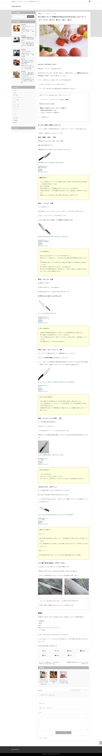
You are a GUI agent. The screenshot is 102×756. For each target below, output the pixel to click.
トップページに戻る (43, 737)
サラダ (14, 101)
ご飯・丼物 (15, 95)
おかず (14, 90)
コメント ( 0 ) (84, 690)
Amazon (40, 169)
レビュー (15, 115)
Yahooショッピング (43, 171)
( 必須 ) (42, 703)
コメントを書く (53, 13)
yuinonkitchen (16, 6)
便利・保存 (15, 117)
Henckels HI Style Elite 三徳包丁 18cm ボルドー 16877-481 (53, 236)
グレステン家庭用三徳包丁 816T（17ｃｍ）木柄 (50, 454)
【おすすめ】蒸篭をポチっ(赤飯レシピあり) (53, 681)
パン (14, 111)
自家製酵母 (15, 120)
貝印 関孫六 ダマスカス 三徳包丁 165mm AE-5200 (50, 162)
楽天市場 (40, 170)
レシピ (14, 113)
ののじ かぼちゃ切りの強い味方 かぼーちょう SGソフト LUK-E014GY (55, 514)
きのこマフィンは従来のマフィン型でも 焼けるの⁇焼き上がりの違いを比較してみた (49, 663)
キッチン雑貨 (46, 13)
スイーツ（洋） (16, 106)
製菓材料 (15, 122)
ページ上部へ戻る (100, 743)
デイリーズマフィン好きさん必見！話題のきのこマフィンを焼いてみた (27, 62)
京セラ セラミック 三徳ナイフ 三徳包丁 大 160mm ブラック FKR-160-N (56, 382)
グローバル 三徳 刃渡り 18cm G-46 (47, 313)
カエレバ (46, 166)
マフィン (16, 108)
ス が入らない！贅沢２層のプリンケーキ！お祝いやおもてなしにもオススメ (27, 74)
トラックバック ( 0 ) (75, 690)
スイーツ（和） (16, 104)
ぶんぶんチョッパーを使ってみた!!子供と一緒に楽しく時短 (63, 681)
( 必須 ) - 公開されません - (46, 707)
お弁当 (14, 92)
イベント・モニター (17, 97)
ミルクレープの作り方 (26, 51)
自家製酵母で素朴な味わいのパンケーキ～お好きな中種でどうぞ (77, 663)
